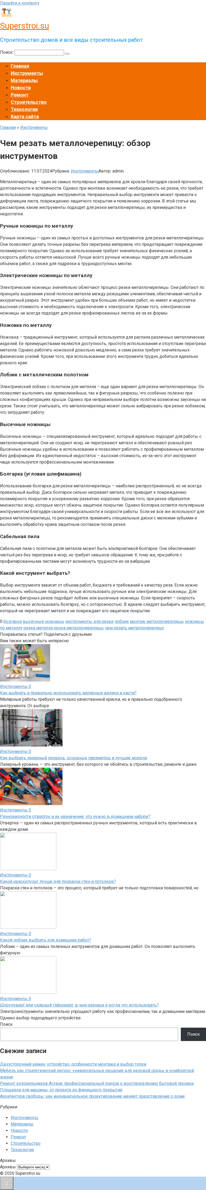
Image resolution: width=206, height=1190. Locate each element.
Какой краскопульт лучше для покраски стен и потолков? (58, 881)
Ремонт (19, 95)
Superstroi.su (24, 26)
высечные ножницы (43, 621)
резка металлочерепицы (79, 627)
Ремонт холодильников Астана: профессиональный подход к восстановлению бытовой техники (97, 1083)
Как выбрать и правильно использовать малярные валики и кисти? (68, 692)
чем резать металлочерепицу (134, 627)
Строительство (29, 102)
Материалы (24, 80)
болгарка (12, 621)
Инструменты (27, 73)
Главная (20, 66)
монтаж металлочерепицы (157, 621)
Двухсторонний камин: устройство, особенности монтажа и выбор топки (73, 1064)
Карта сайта (25, 116)
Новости (21, 87)
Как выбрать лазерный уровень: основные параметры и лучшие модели (73, 757)
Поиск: (7, 52)
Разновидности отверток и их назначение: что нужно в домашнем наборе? (75, 816)
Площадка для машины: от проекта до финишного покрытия (61, 1089)
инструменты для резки (89, 621)
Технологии (24, 109)
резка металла (38, 627)
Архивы (8, 1166)
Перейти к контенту (19, 3)
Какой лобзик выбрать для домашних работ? (45, 940)
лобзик (122, 621)
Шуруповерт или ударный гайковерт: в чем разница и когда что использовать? (79, 1005)
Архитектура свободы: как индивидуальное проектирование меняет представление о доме (92, 1096)
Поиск (6, 1024)
